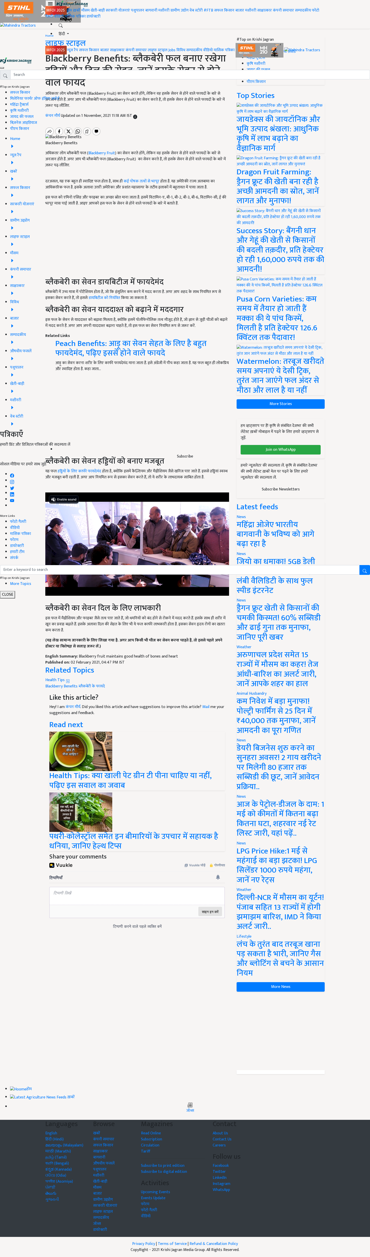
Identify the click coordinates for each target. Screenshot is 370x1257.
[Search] (60, 24)
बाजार (239, 10)
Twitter (219, 1171)
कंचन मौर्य (73, 706)
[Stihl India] (260, 50)
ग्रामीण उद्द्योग (103, 1199)
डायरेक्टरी (93, 16)
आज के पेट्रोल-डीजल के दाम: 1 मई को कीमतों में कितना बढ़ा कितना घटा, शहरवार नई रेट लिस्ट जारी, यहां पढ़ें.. (280, 819)
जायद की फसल (21, 116)
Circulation (150, 1145)
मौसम (85, 10)
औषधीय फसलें (104, 1163)
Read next (66, 724)
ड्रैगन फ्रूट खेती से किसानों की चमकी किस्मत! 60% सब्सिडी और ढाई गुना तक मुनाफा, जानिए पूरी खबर (279, 622)
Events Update (153, 1198)
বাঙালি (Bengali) (57, 1163)
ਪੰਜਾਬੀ (50, 1187)
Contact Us (222, 1139)
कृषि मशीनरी (19, 110)
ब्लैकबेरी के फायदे (92, 686)
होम (69, 10)
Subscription (151, 1139)
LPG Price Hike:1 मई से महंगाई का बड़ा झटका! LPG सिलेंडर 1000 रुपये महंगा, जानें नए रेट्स (277, 865)
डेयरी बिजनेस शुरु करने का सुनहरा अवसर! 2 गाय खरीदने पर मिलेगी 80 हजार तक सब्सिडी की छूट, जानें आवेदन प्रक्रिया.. (279, 767)
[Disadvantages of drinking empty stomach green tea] (80, 751)
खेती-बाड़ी (98, 10)
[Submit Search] (364, 570)
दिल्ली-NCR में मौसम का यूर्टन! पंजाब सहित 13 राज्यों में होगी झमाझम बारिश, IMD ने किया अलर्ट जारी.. (280, 912)
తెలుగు (50, 1193)
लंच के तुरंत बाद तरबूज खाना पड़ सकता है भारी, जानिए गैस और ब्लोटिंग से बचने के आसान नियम (280, 959)
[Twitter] (12, 486)
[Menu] (50, 4)
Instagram (221, 1183)
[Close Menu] (2, 68)
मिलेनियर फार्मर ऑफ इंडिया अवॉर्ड (34, 98)
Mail (205, 706)
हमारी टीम (17, 551)
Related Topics (69, 670)
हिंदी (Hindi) (54, 1139)
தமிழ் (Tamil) (56, 1157)
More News (280, 986)
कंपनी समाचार (283, 10)
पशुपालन (137, 10)
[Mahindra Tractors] (302, 50)
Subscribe (185, 456)
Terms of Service (172, 1243)
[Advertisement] (281, 1031)
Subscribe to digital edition (164, 1171)
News (241, 600)
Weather (244, 647)
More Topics (20, 583)
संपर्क (14, 558)
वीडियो (59, 16)
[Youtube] (12, 499)
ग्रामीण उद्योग (179, 10)
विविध (180, 50)
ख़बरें (76, 10)
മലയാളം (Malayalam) (64, 1145)
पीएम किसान (19, 128)
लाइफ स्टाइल (157, 50)
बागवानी (151, 10)
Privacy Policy (143, 1243)
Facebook (221, 1165)
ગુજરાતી (52, 1199)
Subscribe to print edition (162, 1165)
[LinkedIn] (12, 493)
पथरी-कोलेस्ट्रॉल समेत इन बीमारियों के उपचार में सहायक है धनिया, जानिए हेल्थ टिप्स (133, 841)
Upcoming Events (155, 1192)
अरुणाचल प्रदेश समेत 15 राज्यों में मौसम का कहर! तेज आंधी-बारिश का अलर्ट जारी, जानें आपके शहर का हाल (277, 669)
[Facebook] (12, 474)
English (51, 1133)
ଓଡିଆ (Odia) (55, 1175)
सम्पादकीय (303, 10)
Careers (219, 1145)
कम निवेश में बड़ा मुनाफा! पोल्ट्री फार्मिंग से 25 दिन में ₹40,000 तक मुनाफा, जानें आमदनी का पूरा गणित (276, 716)
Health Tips (55, 680)
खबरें (96, 1133)
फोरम (14, 539)
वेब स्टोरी (196, 10)
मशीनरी (164, 10)
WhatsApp (221, 1189)
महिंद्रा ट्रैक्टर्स (19, 104)
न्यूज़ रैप (72, 50)
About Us (220, 1133)
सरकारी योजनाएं (118, 10)
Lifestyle (244, 936)
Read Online (151, 1133)
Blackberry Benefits (61, 686)
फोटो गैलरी (18, 521)
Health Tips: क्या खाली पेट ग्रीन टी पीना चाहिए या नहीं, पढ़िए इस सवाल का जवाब (130, 780)
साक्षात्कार (264, 10)
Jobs (171, 50)
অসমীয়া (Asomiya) (59, 1181)
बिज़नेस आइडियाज (23, 122)
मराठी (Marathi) (58, 1151)
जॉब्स (190, 1111)
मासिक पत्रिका (76, 16)
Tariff (145, 1151)
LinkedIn (220, 1177)
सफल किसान (224, 10)
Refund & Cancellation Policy (214, 1243)
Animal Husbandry (252, 693)
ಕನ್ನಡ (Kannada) (58, 1169)
